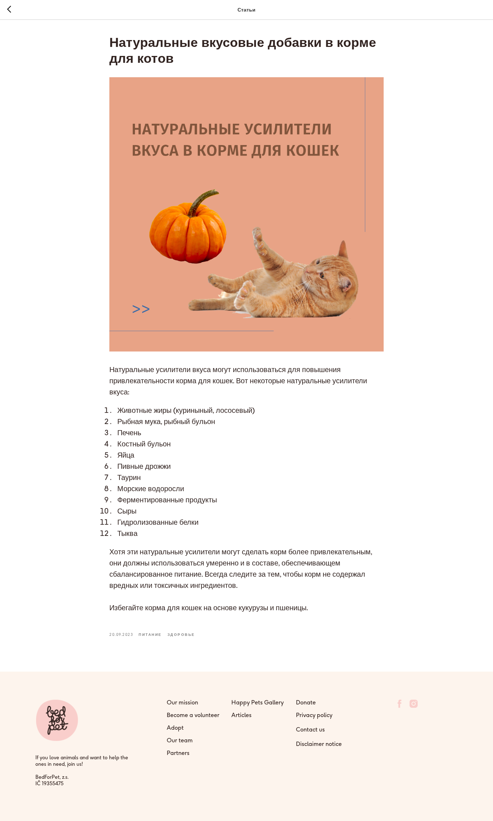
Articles (241, 715)
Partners (178, 752)
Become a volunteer (193, 715)
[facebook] (399, 707)
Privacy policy (314, 715)
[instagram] (414, 707)
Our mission (182, 702)
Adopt (175, 727)
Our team (180, 740)
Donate (306, 702)
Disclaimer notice (319, 743)
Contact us (310, 729)
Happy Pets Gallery (257, 702)
